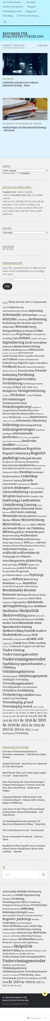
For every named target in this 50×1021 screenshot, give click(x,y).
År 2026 (35, 729)
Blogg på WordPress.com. (15, 1004)
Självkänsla (35, 602)
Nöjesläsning (26, 545)
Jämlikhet (9, 444)
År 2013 (21, 716)
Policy (15, 564)
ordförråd (9, 552)
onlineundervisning (15, 549)
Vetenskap (21, 698)
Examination (32, 359)
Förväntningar (14, 399)
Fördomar (17, 395)
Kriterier (29, 468)
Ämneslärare (11, 710)
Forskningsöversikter (19, 379)
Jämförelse (29, 441)
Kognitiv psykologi (17, 919)
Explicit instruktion (37, 362)
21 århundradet (38, 302)
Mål (5, 532)
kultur (15, 472)
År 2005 (9, 713)
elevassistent (13, 353)
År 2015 (39, 716)
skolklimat (39, 606)
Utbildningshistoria (19, 671)
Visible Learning (38, 707)
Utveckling (22, 679)
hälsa (32, 413)
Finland (29, 367)
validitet (29, 695)
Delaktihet (34, 339)
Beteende (22, 327)
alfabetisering (17, 307)
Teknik (17, 643)
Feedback (9, 366)
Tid (4, 646)
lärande (28, 480)
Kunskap (25, 472)
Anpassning (35, 310)
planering (34, 560)
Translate (25, 173)
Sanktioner (7, 602)
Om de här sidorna (11, 2)
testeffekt (40, 643)
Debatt (24, 338)
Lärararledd (10, 483)
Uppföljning (11, 664)
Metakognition (28, 516)
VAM (12, 698)
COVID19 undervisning (27, 15)
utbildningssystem (32, 676)
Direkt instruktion (36, 342)
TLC (7, 646)
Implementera (38, 417)
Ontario (31, 549)
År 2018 (26, 720)
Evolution (21, 359)
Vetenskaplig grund (18, 702)
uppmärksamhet (31, 664)
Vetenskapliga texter (12, 11)
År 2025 (26, 729)
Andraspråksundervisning (15, 310)
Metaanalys (10, 516)
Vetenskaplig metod (17, 706)
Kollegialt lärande (30, 458)
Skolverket (40, 616)
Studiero (41, 630)
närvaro (41, 542)
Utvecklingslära (29, 687)
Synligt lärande (19, 639)
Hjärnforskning (19, 413)
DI (40, 338)
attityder (10, 319)
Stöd (34, 635)
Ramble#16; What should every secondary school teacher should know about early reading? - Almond (24, 848)
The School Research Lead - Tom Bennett (23, 830)
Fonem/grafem (26, 370)
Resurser (9, 594)
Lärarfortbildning (37, 488)
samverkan (35, 598)
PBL (38, 552)
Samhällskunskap (22, 599)
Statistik (29, 630)
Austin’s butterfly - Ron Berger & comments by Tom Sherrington (25, 765)
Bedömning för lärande (17, 323)
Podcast (7, 564)
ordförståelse (26, 552)
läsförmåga (11, 500)
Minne (16, 520)
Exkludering (10, 362)
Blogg (19, 334)
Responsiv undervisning (26, 586)
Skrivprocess (28, 619)
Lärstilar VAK (36, 496)
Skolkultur (11, 611)
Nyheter (33, 543)
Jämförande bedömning (12, 441)
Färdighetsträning (31, 391)
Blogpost (8, 79)
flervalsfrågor (39, 367)
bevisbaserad (29, 330)
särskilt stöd (34, 639)
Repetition (30, 583)
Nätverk (15, 545)
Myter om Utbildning (31, 528)
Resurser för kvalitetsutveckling (23, 34)
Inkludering (39, 420)
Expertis (23, 362)
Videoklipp (8, 15)
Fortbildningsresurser (33, 383)
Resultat (30, 590)
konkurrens (27, 465)
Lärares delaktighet (16, 487)
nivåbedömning (32, 539)
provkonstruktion (12, 575)
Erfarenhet (39, 356)
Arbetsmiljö (12, 314)
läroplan (9, 496)
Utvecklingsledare (12, 686)
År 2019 (39, 720)
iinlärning (25, 417)
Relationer (9, 583)
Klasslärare (24, 445)
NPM (26, 542)
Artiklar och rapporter (13, 6)
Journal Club (27, 437)
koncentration (11, 465)
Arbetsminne (29, 315)
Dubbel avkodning (12, 349)
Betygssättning (12, 330)
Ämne (4, 710)
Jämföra (35, 437)
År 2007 (22, 713)
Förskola (37, 395)
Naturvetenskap (11, 535)
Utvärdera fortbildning (18, 690)
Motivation (12, 524)
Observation (39, 545)
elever (21, 355)
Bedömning (38, 319)
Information (24, 420)
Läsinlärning (13, 504)
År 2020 (9, 725)
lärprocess (22, 496)
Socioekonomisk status (27, 623)
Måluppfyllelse (16, 531)
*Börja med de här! (19, 301)
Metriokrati (41, 516)
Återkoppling (9, 733)
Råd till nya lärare (37, 594)
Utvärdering (12, 694)
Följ (7, 286)
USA (44, 664)
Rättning (22, 594)
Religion (19, 583)
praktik (20, 568)
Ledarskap (29, 476)
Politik (22, 564)
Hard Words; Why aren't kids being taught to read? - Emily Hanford (24, 774)
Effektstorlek (36, 349)
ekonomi (5, 353)
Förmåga (29, 395)
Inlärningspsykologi (30, 425)
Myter (34, 524)
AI (8, 307)
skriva (6, 619)
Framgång (8, 387)
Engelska (29, 356)
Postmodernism (9, 568)
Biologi (13, 334)
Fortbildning (12, 383)
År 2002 (42, 710)
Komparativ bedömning (14, 461)
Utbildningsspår (10, 676)
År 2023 (10, 985)
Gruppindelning (10, 410)
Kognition (34, 448)
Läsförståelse (30, 500)
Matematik (28, 508)
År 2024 (15, 729)
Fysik (35, 387)
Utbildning (9, 667)
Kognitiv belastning (16, 453)
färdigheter (10, 391)
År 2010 (44, 713)
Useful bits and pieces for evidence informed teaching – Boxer (21, 84)
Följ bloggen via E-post (13, 263)
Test (31, 643)
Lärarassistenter (23, 484)
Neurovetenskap (13, 539)
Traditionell (15, 646)
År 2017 (14, 720)
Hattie (36, 410)
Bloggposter (31, 11)
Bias (40, 330)
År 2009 (37, 713)
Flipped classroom (10, 371)
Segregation (19, 602)
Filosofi (21, 366)
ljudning (17, 480)
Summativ (8, 639)
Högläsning (15, 416)
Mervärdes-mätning (23, 512)
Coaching (7, 338)
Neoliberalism (28, 535)
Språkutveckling (13, 630)
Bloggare (31, 6)
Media (38, 508)
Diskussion (8, 346)
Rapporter (7, 579)
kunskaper (38, 472)
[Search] (5, 21)
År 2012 (12, 716)
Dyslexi (25, 350)
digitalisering (13, 342)
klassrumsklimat (14, 448)
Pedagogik (9, 556)
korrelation (8, 468)
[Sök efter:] (25, 874)
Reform (17, 579)
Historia (7, 413)
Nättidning (7, 546)
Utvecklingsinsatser (18, 683)
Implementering (9, 421)
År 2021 (22, 725)
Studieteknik (12, 634)
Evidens (12, 359)
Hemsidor (31, 2)
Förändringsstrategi (17, 407)
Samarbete (9, 598)
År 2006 (16, 713)
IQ (19, 437)
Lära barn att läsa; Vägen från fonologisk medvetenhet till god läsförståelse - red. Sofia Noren (23, 812)
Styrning (26, 635)
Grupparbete (36, 407)
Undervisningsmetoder (24, 659)
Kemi (18, 445)
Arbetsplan (42, 315)
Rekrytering (31, 579)
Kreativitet (20, 468)
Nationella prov (35, 532)
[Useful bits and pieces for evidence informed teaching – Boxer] (25, 64)
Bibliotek (6, 334)
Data (16, 338)
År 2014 (29, 716)
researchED (8, 586)
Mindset (7, 520)
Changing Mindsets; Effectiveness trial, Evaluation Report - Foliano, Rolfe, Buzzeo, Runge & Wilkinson (24, 799)
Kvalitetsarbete (11, 476)
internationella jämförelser (18, 435)
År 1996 (24, 710)
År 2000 (36, 710)
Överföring (21, 733)
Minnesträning (32, 520)
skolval (31, 615)
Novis (20, 542)
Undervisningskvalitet (20, 654)
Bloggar (27, 334)
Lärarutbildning (15, 491)
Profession (31, 567)
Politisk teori (33, 565)
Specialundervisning (17, 627)
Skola (30, 606)
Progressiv (22, 571)
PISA (18, 556)
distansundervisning (27, 346)
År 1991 (18, 710)
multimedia (25, 525)
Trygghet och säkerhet (33, 646)
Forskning (26, 374)
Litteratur (8, 480)
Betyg (32, 327)
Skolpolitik (29, 610)
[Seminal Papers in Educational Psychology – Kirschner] (25, 109)
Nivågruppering (10, 542)
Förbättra (6, 395)
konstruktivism (40, 466)
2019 (4, 307)
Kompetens (33, 461)
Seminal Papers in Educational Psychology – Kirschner (24, 129)
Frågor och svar (22, 387)
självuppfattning (15, 606)
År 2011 (6, 716)
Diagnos (44, 339)
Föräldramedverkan (15, 403)
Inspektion (40, 430)
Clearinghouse (39, 334)
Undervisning (14, 650)
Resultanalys (13, 590)
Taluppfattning (8, 643)
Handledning (26, 410)
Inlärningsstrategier (19, 429)
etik (4, 359)
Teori (25, 643)
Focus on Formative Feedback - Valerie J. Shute (23, 838)
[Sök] (43, 874)
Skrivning (15, 619)
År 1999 (30, 710)
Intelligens (8, 433)
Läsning (30, 504)
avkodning (23, 319)
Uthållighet (9, 679)
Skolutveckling (15, 615)
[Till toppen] (44, 993)
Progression (9, 571)
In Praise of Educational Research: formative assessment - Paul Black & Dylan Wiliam (24, 754)
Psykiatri (26, 575)
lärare (34, 484)
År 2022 (35, 725)
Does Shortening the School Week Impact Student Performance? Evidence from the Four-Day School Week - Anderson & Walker (24, 786)
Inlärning (11, 424)
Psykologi (36, 575)
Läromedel (36, 492)
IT (22, 437)
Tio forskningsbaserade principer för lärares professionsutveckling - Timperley (24, 822)
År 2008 (30, 713)
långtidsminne (11, 508)
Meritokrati (6, 512)
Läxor (39, 505)
